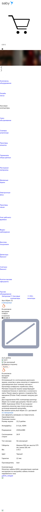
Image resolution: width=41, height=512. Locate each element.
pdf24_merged (7, 476)
